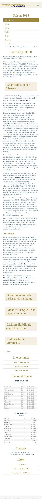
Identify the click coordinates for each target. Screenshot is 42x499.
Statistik (7, 32)
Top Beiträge (9, 20)
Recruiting (8, 40)
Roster (7, 36)
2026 (5, 68)
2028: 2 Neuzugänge (21, 366)
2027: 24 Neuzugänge (21, 362)
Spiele (7, 24)
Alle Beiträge (9, 44)
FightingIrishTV (21, 465)
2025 (13, 72)
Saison (7, 28)
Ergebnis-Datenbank (21, 370)
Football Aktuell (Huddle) (21, 469)
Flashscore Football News (21, 473)
